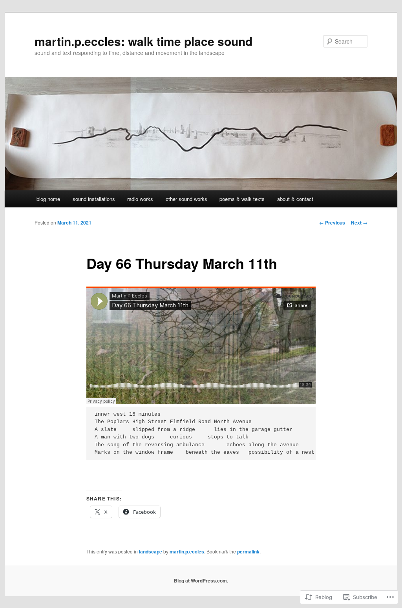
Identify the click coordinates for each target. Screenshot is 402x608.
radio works (140, 199)
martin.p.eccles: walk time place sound (143, 41)
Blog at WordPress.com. (201, 580)
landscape (150, 551)
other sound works (186, 199)
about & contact (295, 199)
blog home (48, 199)
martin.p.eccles (187, 551)
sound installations (94, 199)
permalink (248, 551)
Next (359, 222)
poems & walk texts (242, 199)
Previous (332, 222)
